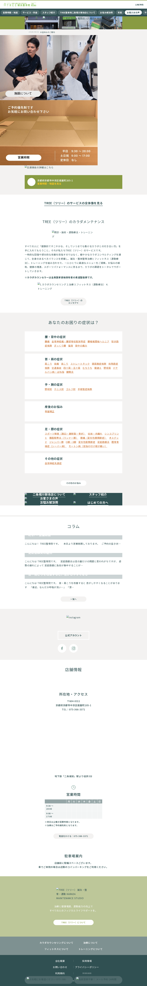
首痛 (56, 363)
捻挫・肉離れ (95, 433)
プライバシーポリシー (87, 967)
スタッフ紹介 (48, 12)
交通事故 (56, 368)
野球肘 (48, 389)
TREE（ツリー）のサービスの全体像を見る (73, 203)
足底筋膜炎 (103, 442)
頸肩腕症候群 (99, 363)
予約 (139, 4)
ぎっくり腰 (60, 345)
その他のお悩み (73, 483)
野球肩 (107, 368)
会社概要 (60, 961)
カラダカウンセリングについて (56, 942)
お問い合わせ (60, 967)
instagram (73, 648)
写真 (120, 12)
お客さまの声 (133, 12)
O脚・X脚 (71, 442)
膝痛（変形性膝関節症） (93, 437)
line (85, 648)
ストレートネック (80, 363)
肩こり (48, 363)
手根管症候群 (85, 389)
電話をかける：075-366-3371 (73, 836)
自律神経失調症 (53, 463)
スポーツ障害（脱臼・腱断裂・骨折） (65, 433)
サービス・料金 (30, 12)
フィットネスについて (56, 949)
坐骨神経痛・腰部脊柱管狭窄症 (68, 341)
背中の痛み (81, 345)
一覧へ (73, 599)
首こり (64, 363)
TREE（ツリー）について (73, 922)
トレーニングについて (91, 949)
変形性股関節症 (86, 442)
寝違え (97, 368)
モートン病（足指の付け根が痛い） (88, 446)
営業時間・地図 (10, 12)
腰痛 (47, 341)
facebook (62, 648)
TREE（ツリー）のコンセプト (73, 301)
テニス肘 (59, 389)
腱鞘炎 (70, 372)
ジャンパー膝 (56, 442)
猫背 (70, 345)
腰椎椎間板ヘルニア (98, 341)
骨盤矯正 (49, 411)
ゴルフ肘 (71, 389)
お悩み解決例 (106, 12)
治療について (90, 942)
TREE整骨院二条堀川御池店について (77, 12)
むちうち (87, 368)
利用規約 (60, 973)
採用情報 (87, 961)
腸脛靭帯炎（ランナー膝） (63, 437)
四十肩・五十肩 (71, 368)
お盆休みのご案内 (47, 32)
